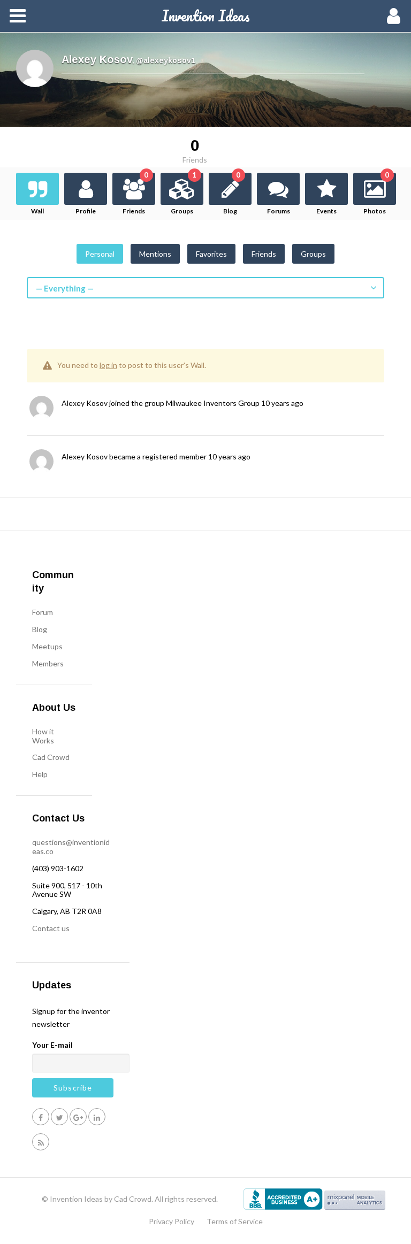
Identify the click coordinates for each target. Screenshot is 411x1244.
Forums (278, 211)
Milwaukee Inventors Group (213, 403)
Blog (231, 194)
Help (40, 774)
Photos (376, 194)
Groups (183, 194)
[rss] (40, 1141)
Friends (135, 194)
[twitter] (59, 1116)
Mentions (155, 253)
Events (326, 211)
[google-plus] (78, 1116)
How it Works (43, 736)
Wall (37, 211)
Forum (42, 612)
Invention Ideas (206, 15)
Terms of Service (235, 1221)
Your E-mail (52, 1044)
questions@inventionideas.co (71, 847)
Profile (85, 211)
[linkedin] (96, 1116)
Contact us (51, 928)
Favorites (211, 253)
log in (108, 365)
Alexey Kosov (85, 403)
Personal (100, 253)
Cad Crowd (51, 757)
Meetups (47, 646)
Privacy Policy (171, 1221)
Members (48, 663)
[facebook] (40, 1116)
